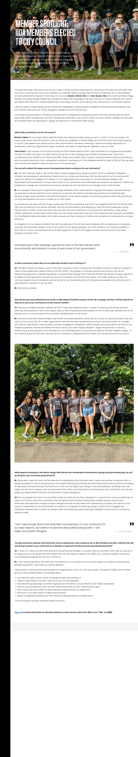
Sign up (18, 612)
